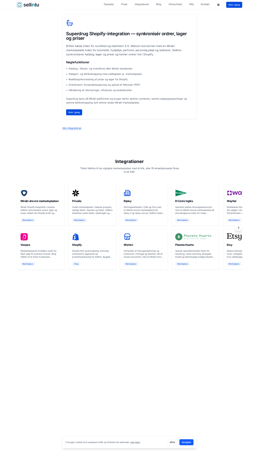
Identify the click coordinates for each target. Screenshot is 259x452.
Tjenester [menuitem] (109, 4)
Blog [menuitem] (158, 4)
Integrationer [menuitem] (142, 4)
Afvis (172, 442)
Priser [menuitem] (124, 4)
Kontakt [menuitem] (205, 4)
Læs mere (135, 442)
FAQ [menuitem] (191, 4)
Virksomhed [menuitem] (175, 4)
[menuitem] (218, 5)
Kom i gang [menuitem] (234, 4)
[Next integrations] (238, 227)
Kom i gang (74, 112)
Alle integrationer (72, 128)
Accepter (186, 442)
